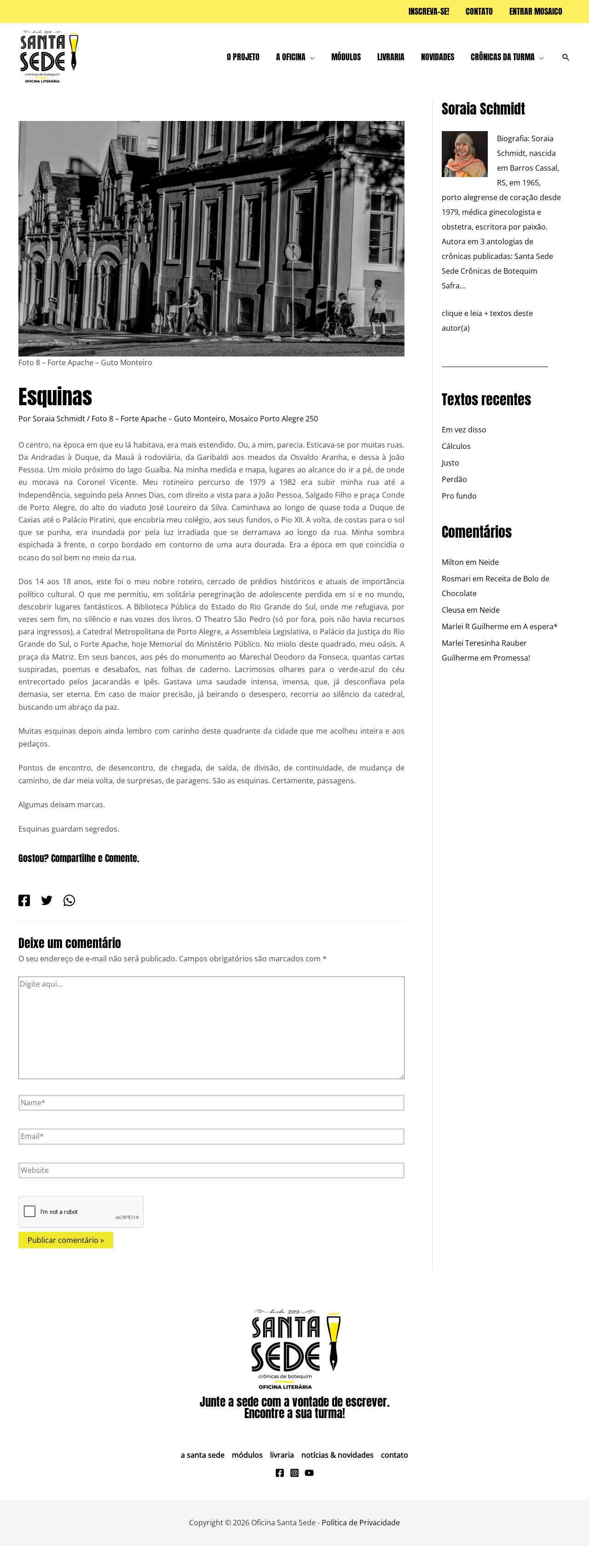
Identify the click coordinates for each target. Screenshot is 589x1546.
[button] (310, 57)
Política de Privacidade (361, 1522)
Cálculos (456, 446)
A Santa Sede (203, 1455)
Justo (450, 463)
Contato (394, 1455)
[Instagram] (294, 1472)
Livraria (282, 1455)
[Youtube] (309, 1472)
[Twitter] (46, 900)
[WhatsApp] (69, 900)
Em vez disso (464, 430)
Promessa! (511, 658)
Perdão (454, 479)
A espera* (540, 626)
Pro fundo (459, 496)
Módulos (247, 1455)
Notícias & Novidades (337, 1455)
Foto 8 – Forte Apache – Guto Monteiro (158, 419)
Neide (489, 562)
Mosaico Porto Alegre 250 (273, 419)
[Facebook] (24, 900)
